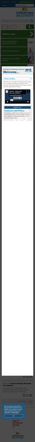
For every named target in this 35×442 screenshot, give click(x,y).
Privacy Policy (15, 412)
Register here (17, 107)
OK (13, 416)
